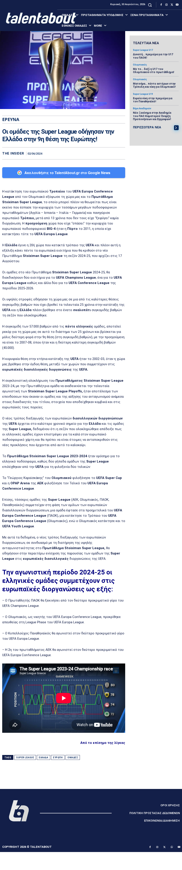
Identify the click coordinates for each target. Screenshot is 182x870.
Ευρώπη (58, 757)
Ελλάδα (43, 757)
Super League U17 (143, 50)
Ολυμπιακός (140, 65)
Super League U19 (143, 94)
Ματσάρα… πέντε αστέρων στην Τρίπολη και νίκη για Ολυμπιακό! (154, 85)
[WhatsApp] (120, 153)
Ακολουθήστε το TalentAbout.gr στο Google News (67, 172)
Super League (25, 757)
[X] (171, 5)
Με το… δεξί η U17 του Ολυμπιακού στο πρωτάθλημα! (153, 71)
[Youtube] (177, 5)
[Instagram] (166, 5)
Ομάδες (72, 757)
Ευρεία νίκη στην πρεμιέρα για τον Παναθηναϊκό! (152, 100)
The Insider (13, 153)
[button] (150, 5)
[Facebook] (161, 5)
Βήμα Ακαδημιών (142, 108)
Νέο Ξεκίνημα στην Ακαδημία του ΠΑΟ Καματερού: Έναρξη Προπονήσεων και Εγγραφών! (152, 116)
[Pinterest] (110, 153)
